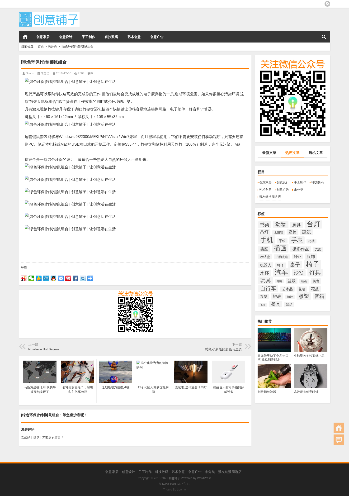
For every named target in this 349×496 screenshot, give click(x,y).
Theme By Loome (174, 489)
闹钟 (290, 297)
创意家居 (43, 37)
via (237, 144)
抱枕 (311, 241)
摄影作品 (300, 248)
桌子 (295, 265)
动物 (281, 224)
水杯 (264, 273)
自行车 (268, 288)
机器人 (265, 265)
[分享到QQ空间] (39, 278)
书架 (264, 224)
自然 (112, 159)
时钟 (297, 257)
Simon (30, 73)
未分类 (52, 46)
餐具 (275, 304)
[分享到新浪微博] (24, 278)
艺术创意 (134, 37)
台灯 (313, 224)
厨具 (296, 225)
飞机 (262, 304)
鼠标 (289, 304)
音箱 (319, 296)
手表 (297, 240)
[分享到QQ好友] (54, 278)
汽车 (281, 272)
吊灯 (264, 232)
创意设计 (65, 37)
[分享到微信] (31, 278)
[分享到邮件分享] (61, 278)
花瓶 (301, 289)
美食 (316, 281)
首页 (25, 37)
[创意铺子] (49, 14)
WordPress (204, 478)
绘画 (304, 281)
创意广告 (157, 37)
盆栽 (292, 281)
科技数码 (111, 37)
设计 (70, 159)
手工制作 (88, 37)
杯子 (280, 265)
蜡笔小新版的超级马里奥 (223, 349)
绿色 (51, 159)
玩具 (265, 280)
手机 (266, 239)
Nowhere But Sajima (43, 349)
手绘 (282, 241)
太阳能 (278, 232)
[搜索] (323, 37)
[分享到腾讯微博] (46, 278)
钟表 (277, 296)
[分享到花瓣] (68, 278)
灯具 (315, 272)
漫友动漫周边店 (270, 197)
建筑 (306, 232)
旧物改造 (282, 257)
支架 (318, 249)
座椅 (292, 232)
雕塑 (303, 296)
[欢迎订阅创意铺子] (327, 4)
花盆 (315, 289)
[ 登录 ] (36, 437)
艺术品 (287, 289)
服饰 (311, 256)
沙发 (299, 273)
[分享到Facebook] (76, 278)
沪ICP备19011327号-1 (174, 484)
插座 (264, 249)
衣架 (263, 297)
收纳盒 (265, 257)
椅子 (312, 264)
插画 (280, 248)
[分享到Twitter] (83, 278)
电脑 (279, 281)
